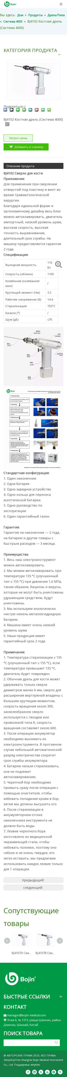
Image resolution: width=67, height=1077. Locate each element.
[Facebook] (28, 1071)
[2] (20, 979)
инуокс (35, 1065)
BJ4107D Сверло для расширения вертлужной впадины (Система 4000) (22, 953)
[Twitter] (41, 1071)
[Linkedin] (34, 1071)
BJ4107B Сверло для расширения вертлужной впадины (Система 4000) (45, 953)
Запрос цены (18, 138)
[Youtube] (47, 1071)
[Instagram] (53, 1071)
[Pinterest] (60, 1071)
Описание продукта (20, 166)
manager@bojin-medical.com (26, 1015)
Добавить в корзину (28, 147)
